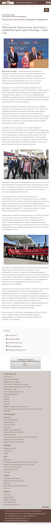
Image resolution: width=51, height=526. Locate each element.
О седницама (8, 451)
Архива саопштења (15, 343)
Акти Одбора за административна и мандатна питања (21, 462)
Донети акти (8, 459)
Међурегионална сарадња (12, 382)
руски (2, 8)
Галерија (6, 399)
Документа (7, 483)
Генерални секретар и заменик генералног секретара (21, 437)
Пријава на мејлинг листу (17, 350)
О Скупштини (8, 377)
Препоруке (7, 472)
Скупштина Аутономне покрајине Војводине (25, 17)
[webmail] (49, 2)
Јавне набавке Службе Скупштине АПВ (16, 486)
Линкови (6, 401)
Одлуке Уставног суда (10, 469)
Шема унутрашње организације (14, 481)
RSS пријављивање (15, 346)
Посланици (7, 427)
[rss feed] (45, 507)
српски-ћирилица (6, 6)
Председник (7, 417)
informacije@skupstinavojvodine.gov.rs (17, 521)
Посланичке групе (9, 424)
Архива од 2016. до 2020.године (14, 439)
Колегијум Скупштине (11, 420)
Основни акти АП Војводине (13, 467)
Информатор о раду (10, 389)
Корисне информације (11, 394)
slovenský (31, 6)
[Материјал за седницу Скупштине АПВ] (25, 362)
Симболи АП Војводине (11, 379)
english (8, 8)
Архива (6, 453)
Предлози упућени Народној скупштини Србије (19, 464)
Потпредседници (9, 422)
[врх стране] (48, 507)
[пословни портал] (47, 2)
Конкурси (7, 404)
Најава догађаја (13, 339)
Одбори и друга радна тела (12, 429)
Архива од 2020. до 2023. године (14, 442)
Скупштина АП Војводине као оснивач (16, 384)
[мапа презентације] (43, 507)
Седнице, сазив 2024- (10, 448)
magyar (25, 6)
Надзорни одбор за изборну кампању (16, 406)
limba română (46, 6)
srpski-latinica (17, 6)
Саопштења (12, 335)
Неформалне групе (10, 434)
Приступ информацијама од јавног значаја (17, 387)
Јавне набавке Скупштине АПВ (13, 392)
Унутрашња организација (12, 478)
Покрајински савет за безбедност (14, 432)
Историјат (7, 396)
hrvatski (38, 6)
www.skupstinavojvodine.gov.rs (14, 518)
